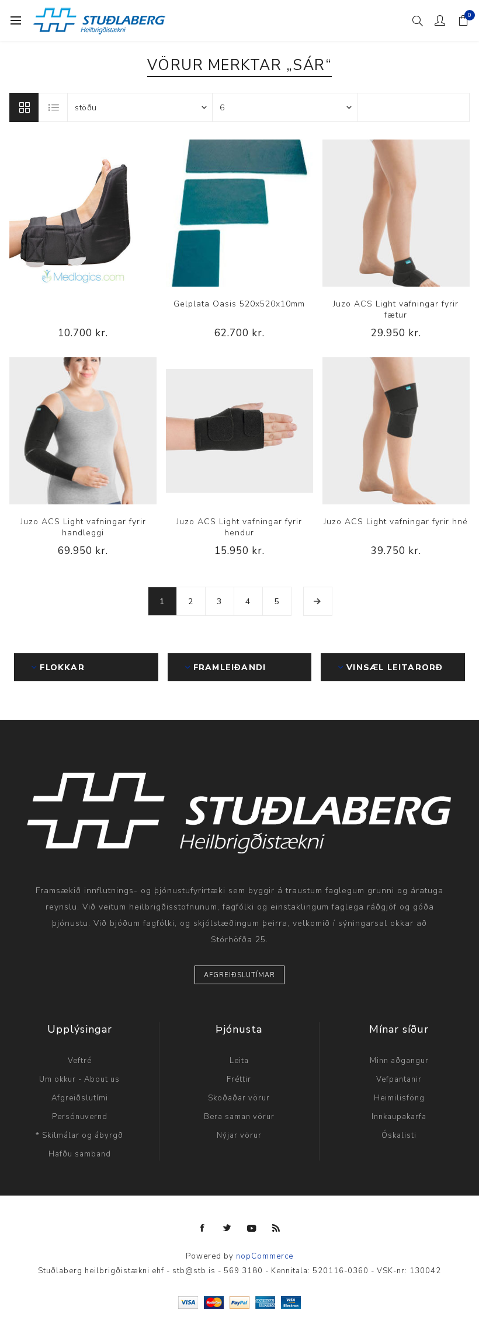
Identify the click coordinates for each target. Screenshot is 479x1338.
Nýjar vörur (239, 1135)
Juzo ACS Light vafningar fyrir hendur (239, 527)
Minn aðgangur (399, 1060)
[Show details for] (83, 213)
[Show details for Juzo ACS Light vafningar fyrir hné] (396, 430)
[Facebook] (202, 1228)
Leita (239, 1060)
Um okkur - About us (79, 1079)
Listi (53, 107)
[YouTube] (251, 1228)
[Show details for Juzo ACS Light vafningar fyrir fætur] (396, 213)
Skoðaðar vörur (239, 1098)
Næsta (318, 601)
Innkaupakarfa (399, 1116)
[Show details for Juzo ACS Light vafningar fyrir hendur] (239, 430)
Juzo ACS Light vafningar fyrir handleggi (83, 527)
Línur (24, 107)
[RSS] (276, 1228)
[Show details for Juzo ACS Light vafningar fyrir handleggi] (83, 430)
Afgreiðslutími (79, 1098)
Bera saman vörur (239, 1116)
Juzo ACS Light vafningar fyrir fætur (396, 309)
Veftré (80, 1060)
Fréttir (239, 1079)
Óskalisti (398, 1135)
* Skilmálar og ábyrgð (79, 1135)
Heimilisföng (399, 1098)
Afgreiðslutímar (239, 975)
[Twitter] (227, 1228)
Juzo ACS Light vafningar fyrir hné (396, 521)
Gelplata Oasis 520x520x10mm (239, 303)
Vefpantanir (399, 1079)
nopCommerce (264, 1256)
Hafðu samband (79, 1154)
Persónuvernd (79, 1116)
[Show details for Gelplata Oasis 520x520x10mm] (239, 213)
